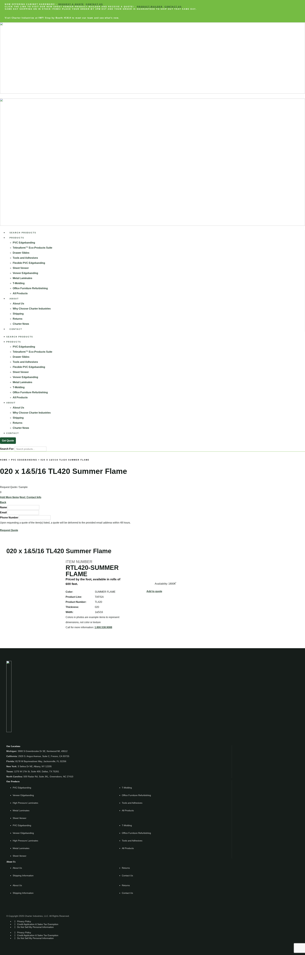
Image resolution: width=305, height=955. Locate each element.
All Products (20, 293)
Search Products (23, 233)
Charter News (21, 324)
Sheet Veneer (21, 268)
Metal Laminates (22, 278)
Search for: (7, 449)
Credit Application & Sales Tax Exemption (37, 924)
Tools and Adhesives (25, 258)
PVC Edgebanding (24, 242)
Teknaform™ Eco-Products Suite (32, 247)
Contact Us (127, 875)
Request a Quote (71, 4)
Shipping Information (23, 875)
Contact (16, 329)
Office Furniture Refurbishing (30, 288)
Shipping (18, 313)
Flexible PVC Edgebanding (29, 263)
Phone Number (9, 517)
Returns (17, 318)
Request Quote (9, 530)
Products (17, 238)
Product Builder (150, 7)
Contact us (94, 4)
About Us (18, 303)
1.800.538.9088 (103, 627)
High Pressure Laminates (25, 803)
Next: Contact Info (30, 497)
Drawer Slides (21, 252)
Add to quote (154, 591)
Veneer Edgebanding (25, 273)
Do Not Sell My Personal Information (35, 927)
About (14, 299)
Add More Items (9, 497)
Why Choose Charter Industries (32, 308)
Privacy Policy (24, 921)
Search (3, 477)
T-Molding (19, 283)
